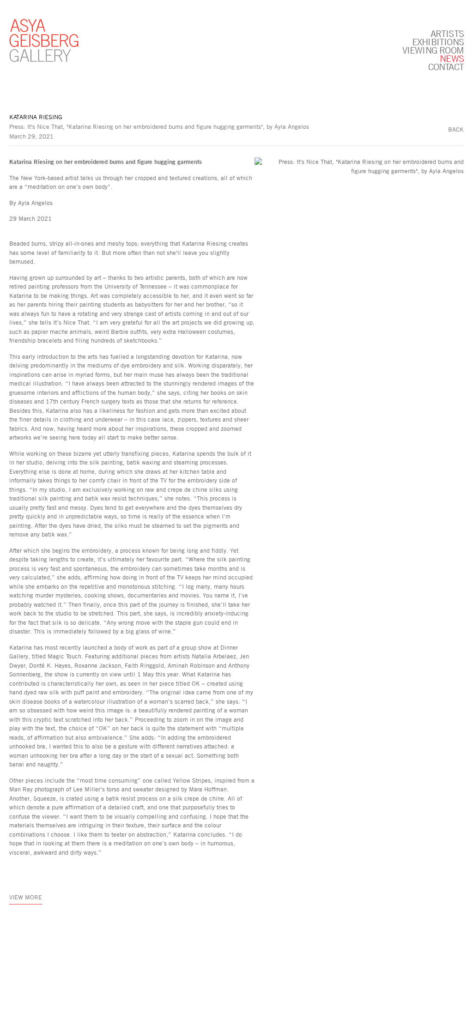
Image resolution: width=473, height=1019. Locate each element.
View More (25, 897)
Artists (447, 33)
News (452, 58)
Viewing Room (433, 50)
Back (456, 129)
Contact (446, 66)
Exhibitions (438, 41)
